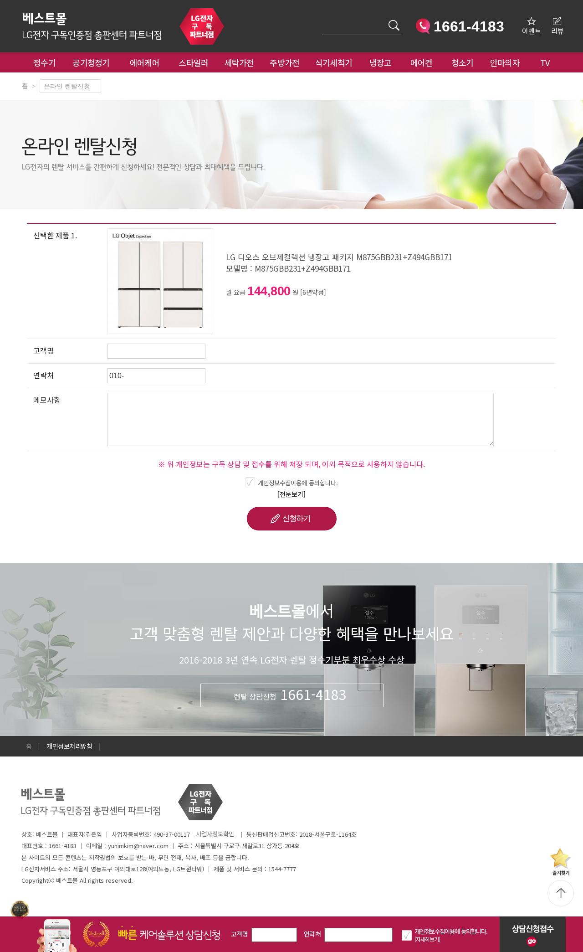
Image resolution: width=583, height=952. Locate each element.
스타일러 (193, 62)
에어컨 (421, 62)
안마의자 (507, 62)
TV (545, 62)
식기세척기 (334, 62)
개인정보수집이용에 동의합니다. (298, 482)
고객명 (239, 933)
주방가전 (284, 62)
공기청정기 (91, 62)
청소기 (462, 62)
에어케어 (144, 62)
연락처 (312, 933)
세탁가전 (239, 62)
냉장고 (380, 62)
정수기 (44, 62)
